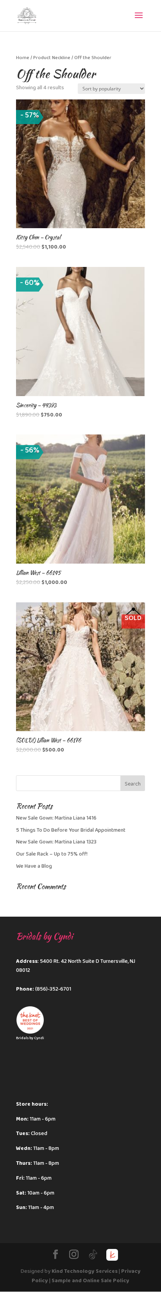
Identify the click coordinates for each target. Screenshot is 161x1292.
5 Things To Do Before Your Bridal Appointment (70, 830)
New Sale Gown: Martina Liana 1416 (56, 818)
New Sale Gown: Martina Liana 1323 (56, 842)
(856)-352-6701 (53, 989)
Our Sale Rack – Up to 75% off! (52, 854)
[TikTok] (93, 1255)
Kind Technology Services (85, 1271)
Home (22, 58)
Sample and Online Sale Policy (90, 1280)
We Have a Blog (34, 866)
